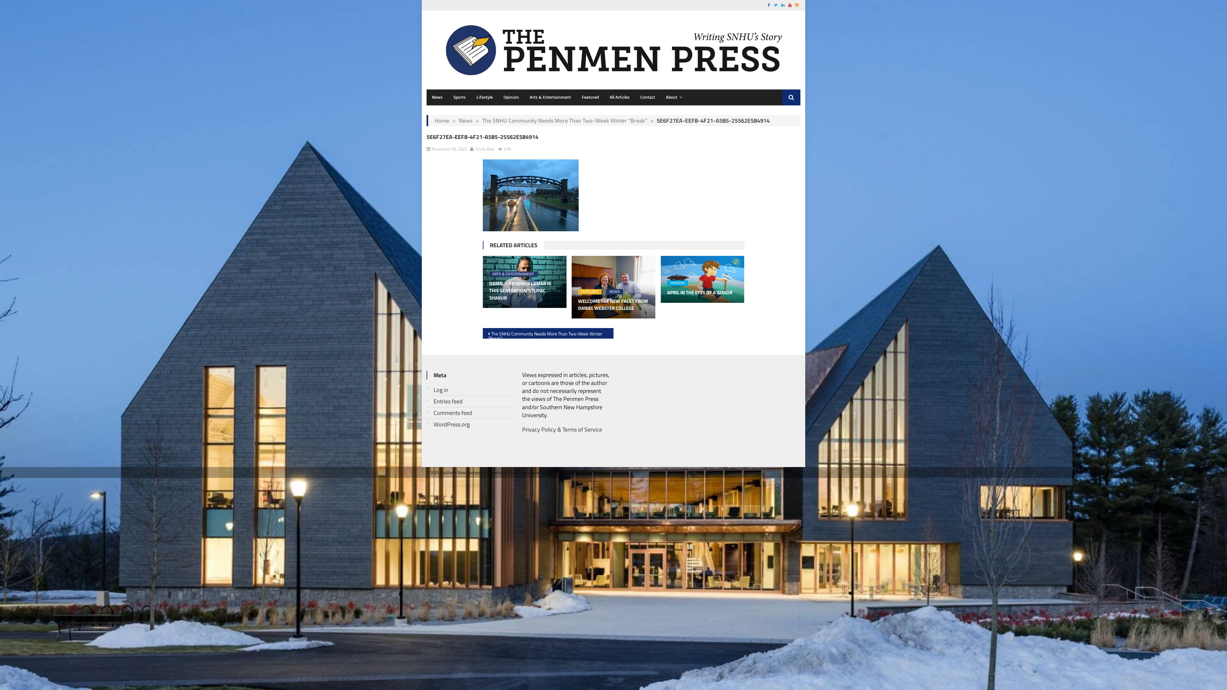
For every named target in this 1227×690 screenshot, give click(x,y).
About (671, 97)
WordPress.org (452, 424)
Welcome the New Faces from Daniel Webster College (613, 305)
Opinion (511, 97)
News (437, 97)
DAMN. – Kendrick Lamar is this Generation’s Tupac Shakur (520, 291)
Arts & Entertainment (550, 97)
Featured (590, 97)
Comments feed (453, 413)
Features (589, 292)
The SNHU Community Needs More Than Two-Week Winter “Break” (564, 121)
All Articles (619, 97)
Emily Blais (485, 149)
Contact (647, 97)
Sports (459, 97)
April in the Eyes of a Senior (699, 292)
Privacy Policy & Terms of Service (562, 429)
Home (442, 121)
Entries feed (448, 401)
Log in (441, 390)
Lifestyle (484, 97)
